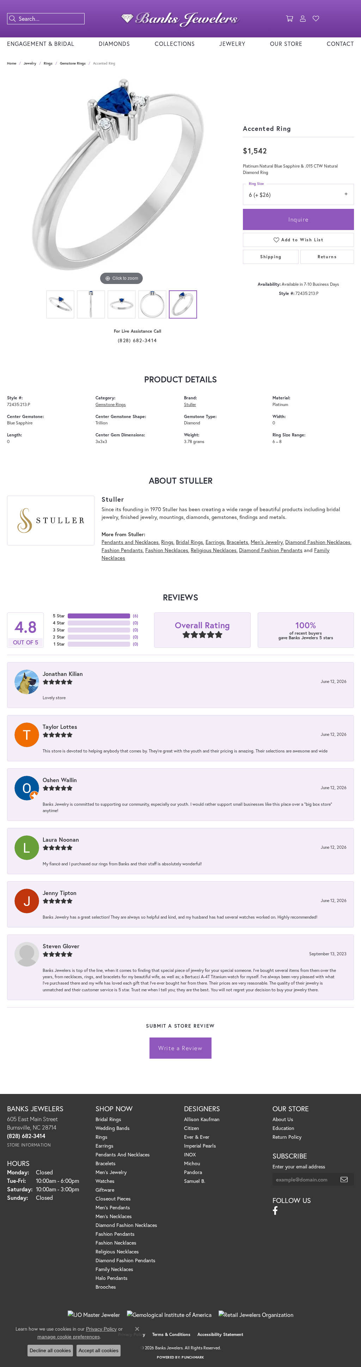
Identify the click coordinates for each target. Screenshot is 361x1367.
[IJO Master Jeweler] (94, 1315)
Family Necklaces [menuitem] (114, 1269)
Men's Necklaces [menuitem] (114, 1216)
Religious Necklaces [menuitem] (117, 1251)
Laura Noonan (61, 839)
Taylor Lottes (60, 726)
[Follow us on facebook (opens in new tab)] (275, 1210)
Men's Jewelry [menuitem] (111, 1172)
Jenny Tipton (60, 892)
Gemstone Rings (73, 63)
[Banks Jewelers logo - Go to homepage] (180, 18)
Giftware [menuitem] (105, 1189)
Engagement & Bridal (40, 43)
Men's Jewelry (267, 541)
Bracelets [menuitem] (106, 1163)
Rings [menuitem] (102, 1136)
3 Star (59, 630)
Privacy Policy (101, 1329)
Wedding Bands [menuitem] (113, 1128)
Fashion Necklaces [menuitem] (116, 1242)
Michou (192, 1163)
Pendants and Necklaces (130, 541)
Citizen (191, 1128)
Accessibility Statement (220, 1334)
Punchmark (193, 1357)
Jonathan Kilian (63, 673)
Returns (327, 256)
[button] (289, 18)
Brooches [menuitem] (106, 1286)
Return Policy (287, 1136)
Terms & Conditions (171, 1334)
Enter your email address (299, 1166)
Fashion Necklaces (166, 550)
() (135, 615)
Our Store (286, 43)
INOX (190, 1154)
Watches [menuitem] (105, 1181)
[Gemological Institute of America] (169, 1315)
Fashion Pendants (122, 550)
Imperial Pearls (200, 1145)
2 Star (59, 637)
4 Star (59, 622)
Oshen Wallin (60, 780)
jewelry (30, 63)
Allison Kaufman (202, 1119)
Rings (48, 63)
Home (11, 63)
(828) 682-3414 (137, 340)
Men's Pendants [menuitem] (113, 1207)
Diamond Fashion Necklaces (317, 541)
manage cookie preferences (68, 1336)
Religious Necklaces (214, 550)
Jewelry (232, 43)
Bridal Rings (189, 541)
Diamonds (114, 43)
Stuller (190, 404)
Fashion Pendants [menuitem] (115, 1233)
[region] (121, 181)
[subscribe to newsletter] (344, 1179)
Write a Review (180, 1048)
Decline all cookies (50, 1350)
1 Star (59, 644)
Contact (340, 43)
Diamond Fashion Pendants (270, 550)
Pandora (193, 1172)
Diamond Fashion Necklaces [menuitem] (126, 1225)
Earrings (215, 541)
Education (283, 1128)
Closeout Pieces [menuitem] (113, 1198)
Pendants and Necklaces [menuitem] (123, 1154)
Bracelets (237, 541)
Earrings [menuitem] (105, 1145)
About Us (283, 1119)
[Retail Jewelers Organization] (256, 1315)
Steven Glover (61, 946)
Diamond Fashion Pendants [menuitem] (125, 1260)
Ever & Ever (196, 1136)
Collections (175, 43)
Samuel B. (194, 1181)
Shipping (271, 256)
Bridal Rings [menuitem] (108, 1119)
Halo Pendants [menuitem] (112, 1278)
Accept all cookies (98, 1350)
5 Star (59, 615)
